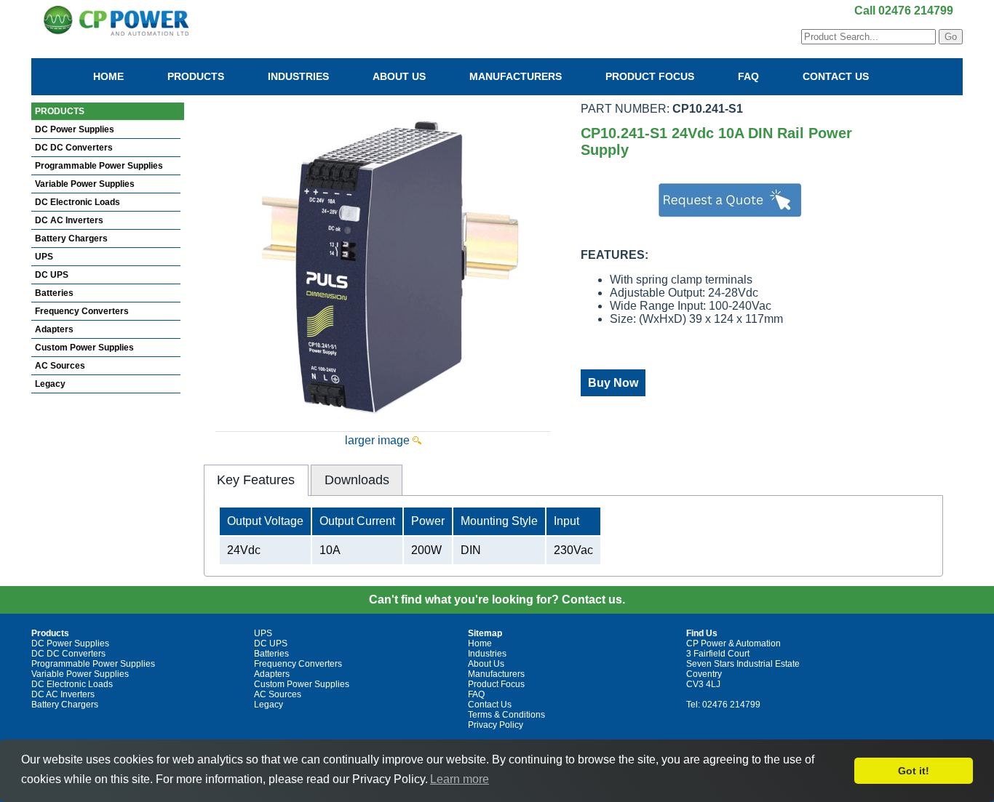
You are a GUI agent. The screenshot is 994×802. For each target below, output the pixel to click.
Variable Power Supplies (85, 184)
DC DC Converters (74, 148)
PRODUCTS (59, 111)
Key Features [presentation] (256, 480)
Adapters (54, 329)
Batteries (54, 293)
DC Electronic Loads (77, 202)
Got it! (913, 771)
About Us (399, 76)
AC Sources (60, 366)
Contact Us (836, 76)
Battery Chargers (71, 238)
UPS (44, 257)
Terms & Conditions (506, 715)
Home (108, 76)
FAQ (748, 76)
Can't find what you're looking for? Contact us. (497, 599)
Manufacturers (515, 76)
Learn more (459, 779)
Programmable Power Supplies (99, 166)
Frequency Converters (82, 311)
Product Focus (649, 76)
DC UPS (51, 275)
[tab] (256, 480)
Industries (298, 76)
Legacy (50, 384)
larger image (379, 440)
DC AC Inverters (69, 220)
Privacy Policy (495, 725)
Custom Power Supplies (84, 347)
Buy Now (613, 383)
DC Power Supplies (74, 129)
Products (195, 76)
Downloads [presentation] (357, 480)
